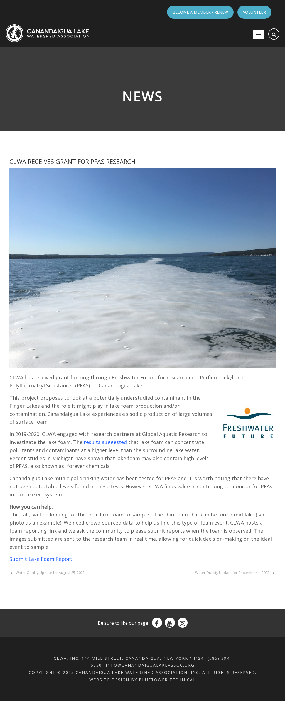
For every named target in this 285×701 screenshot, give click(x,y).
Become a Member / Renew (200, 12)
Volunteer (254, 12)
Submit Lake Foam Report (40, 559)
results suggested (105, 442)
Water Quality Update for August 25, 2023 (50, 572)
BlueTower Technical (167, 679)
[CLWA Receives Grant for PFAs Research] (142, 268)
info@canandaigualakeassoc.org (150, 665)
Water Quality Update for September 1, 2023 (232, 572)
